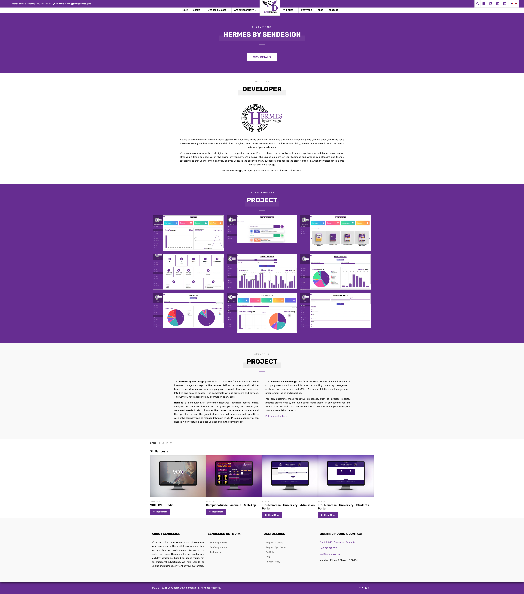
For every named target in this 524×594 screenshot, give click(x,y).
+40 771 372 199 (328, 548)
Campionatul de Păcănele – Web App (231, 505)
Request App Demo (275, 547)
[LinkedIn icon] (366, 588)
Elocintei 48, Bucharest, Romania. (337, 542)
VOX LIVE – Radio (161, 505)
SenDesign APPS (218, 542)
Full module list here (276, 416)
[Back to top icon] (511, 588)
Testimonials (216, 552)
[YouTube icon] (363, 588)
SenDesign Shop (218, 547)
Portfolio (270, 552)
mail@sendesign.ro (330, 554)
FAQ (268, 557)
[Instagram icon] (368, 588)
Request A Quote (274, 542)
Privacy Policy (273, 561)
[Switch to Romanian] (512, 3)
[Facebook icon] (360, 588)
